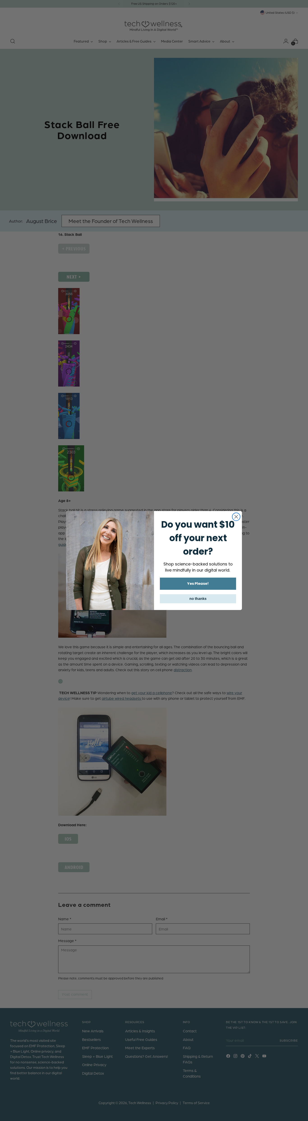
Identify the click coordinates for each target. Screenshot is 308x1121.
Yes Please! (198, 583)
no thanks (198, 599)
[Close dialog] (236, 517)
